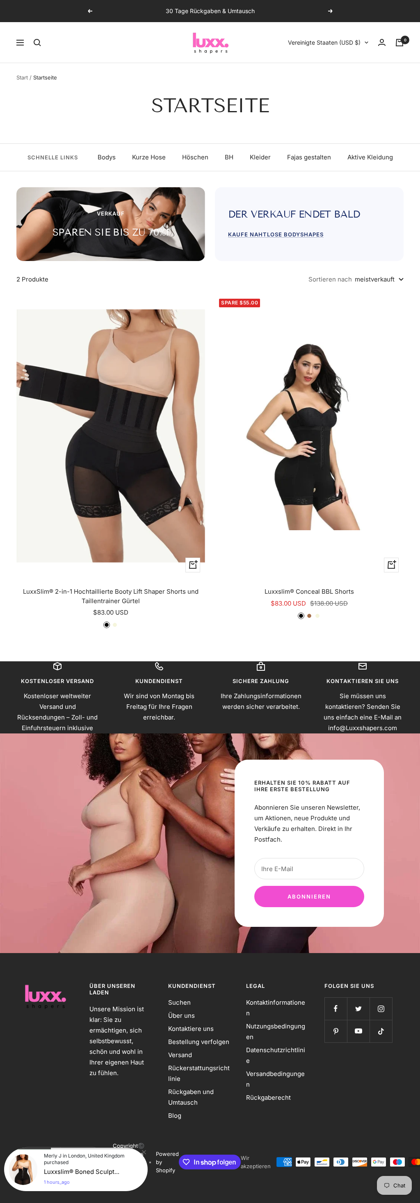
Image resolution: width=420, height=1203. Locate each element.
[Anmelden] (382, 42)
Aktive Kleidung (370, 157)
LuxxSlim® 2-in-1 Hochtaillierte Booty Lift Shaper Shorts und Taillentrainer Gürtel (111, 596)
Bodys (107, 157)
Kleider (260, 157)
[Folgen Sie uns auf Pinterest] (335, 1031)
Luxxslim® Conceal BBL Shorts (309, 591)
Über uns (181, 1015)
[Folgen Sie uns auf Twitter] (358, 1008)
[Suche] (37, 42)
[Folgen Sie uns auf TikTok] (381, 1031)
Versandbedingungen (275, 1079)
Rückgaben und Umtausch (191, 1097)
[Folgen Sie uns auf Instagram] (381, 1008)
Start (22, 77)
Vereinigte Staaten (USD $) (324, 42)
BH (229, 157)
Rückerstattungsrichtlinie (199, 1073)
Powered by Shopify (167, 1162)
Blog (174, 1115)
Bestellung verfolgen (198, 1042)
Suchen (179, 1002)
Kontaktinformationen (275, 1008)
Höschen (195, 157)
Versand (180, 1055)
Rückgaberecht (268, 1097)
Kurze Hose (149, 157)
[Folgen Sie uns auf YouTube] (358, 1031)
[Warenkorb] (399, 42)
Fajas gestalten (309, 157)
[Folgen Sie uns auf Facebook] (335, 1008)
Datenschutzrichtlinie (275, 1055)
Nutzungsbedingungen (275, 1031)
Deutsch (76, 1154)
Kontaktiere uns (191, 1029)
